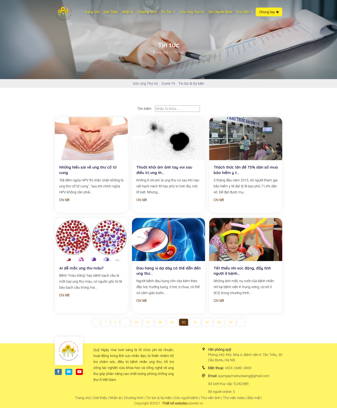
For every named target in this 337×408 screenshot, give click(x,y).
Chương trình (134, 398)
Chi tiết (64, 200)
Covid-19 (168, 83)
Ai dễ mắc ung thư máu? (81, 268)
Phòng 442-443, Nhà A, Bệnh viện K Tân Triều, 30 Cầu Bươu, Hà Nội (245, 357)
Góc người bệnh (220, 12)
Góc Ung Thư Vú (145, 83)
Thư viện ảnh (210, 398)
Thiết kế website (174, 403)
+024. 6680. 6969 (238, 368)
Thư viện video (234, 398)
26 (136, 322)
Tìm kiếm (144, 109)
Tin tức (167, 12)
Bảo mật (253, 398)
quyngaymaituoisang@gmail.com (243, 376)
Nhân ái (128, 12)
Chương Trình (147, 12)
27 (148, 322)
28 (160, 322)
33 (219, 322)
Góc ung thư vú (192, 12)
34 (231, 322)
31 (195, 322)
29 (172, 322)
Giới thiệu (111, 12)
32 (207, 322)
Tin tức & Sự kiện (191, 83)
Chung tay (267, 12)
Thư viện (243, 12)
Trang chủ (92, 12)
